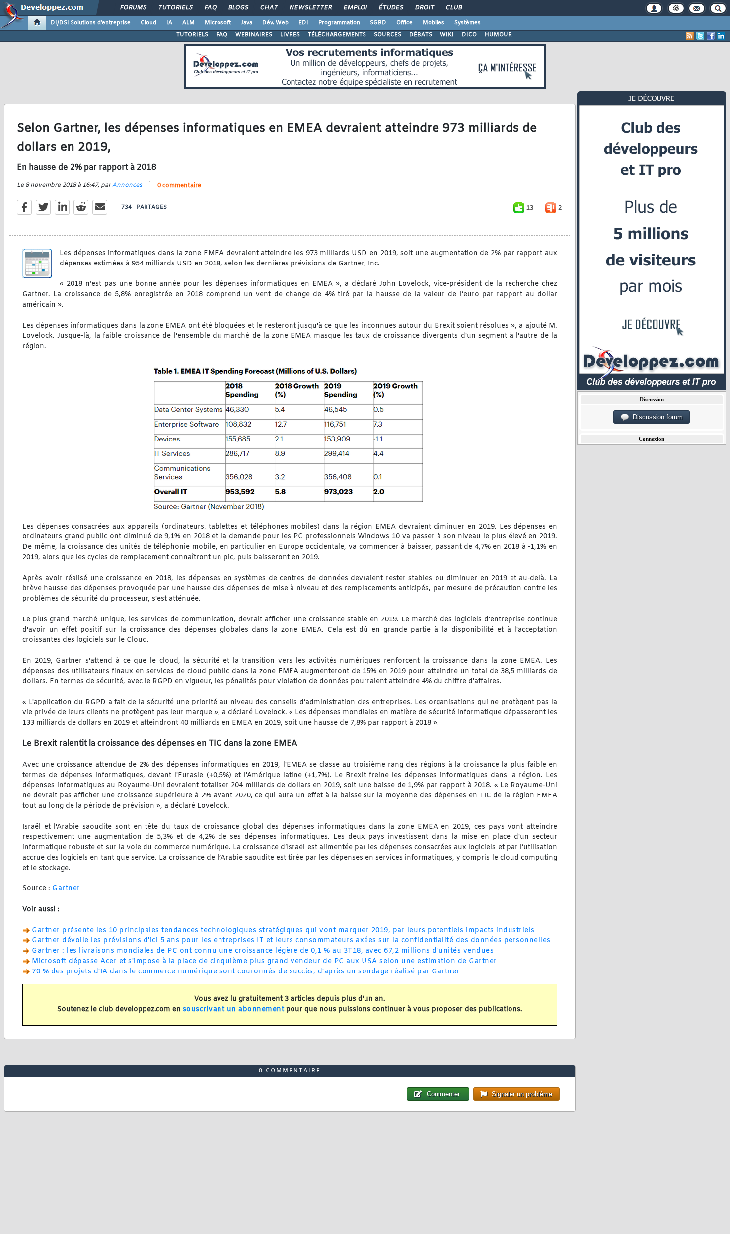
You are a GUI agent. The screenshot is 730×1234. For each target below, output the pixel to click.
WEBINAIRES (253, 34)
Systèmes (467, 22)
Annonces (127, 185)
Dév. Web (275, 22)
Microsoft (218, 22)
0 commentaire (179, 186)
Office (404, 22)
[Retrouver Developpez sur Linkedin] (721, 36)
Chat (268, 8)
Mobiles (433, 22)
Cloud (148, 22)
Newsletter (310, 8)
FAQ (210, 8)
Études (390, 8)
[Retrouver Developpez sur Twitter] (700, 36)
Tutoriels (175, 8)
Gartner (66, 888)
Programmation (339, 22)
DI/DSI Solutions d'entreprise (91, 22)
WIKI (447, 34)
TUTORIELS (192, 34)
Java (246, 22)
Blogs (238, 8)
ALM (188, 22)
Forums (133, 8)
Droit (424, 8)
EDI (303, 22)
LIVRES (290, 34)
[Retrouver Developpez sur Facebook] (711, 36)
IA (169, 22)
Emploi (354, 8)
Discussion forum (656, 417)
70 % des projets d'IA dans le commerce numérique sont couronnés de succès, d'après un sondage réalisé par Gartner (246, 971)
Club (453, 8)
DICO (469, 34)
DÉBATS (420, 34)
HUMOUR (498, 34)
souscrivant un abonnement (234, 1009)
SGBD (378, 22)
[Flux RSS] (690, 36)
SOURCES (387, 34)
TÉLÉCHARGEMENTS (337, 34)
